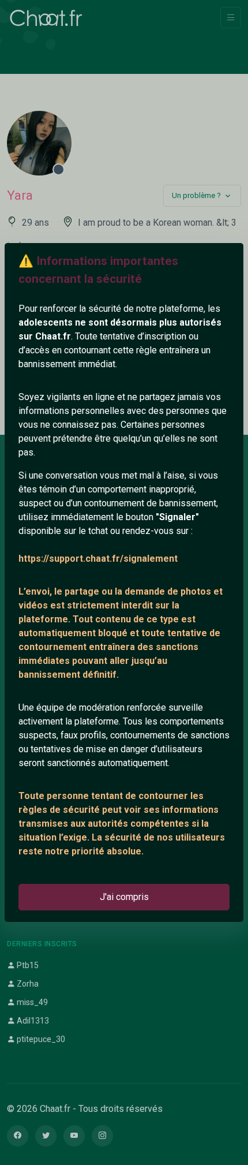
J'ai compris (124, 896)
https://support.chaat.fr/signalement (98, 558)
